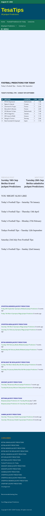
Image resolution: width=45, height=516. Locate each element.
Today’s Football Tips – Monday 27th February (21, 221)
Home (3, 22)
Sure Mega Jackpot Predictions (10, 502)
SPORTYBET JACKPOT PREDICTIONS (11, 484)
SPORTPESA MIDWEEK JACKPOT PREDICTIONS (15, 306)
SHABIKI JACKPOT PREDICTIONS (11, 414)
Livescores (31, 22)
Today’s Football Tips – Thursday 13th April (20, 211)
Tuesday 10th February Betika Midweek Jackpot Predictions (18, 345)
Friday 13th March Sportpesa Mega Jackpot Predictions (17, 313)
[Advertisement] (22, 58)
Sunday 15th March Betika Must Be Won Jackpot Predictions (18, 365)
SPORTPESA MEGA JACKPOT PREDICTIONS (14, 324)
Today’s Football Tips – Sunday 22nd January (20, 249)
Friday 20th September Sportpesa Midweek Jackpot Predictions (19, 309)
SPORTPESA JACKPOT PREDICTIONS (11, 475)
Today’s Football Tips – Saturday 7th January (20, 202)
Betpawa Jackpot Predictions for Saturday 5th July (15, 404)
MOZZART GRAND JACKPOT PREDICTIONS (13, 466)
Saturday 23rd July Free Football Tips (17, 240)
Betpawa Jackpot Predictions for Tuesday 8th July (15, 401)
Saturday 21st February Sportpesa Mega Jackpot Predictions (18, 330)
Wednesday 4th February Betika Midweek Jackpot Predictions (19, 350)
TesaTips (12, 10)
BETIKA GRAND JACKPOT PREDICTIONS (12, 442)
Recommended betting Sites (9, 494)
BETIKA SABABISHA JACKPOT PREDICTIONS (13, 454)
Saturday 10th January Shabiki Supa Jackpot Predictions (17, 420)
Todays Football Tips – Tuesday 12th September (21, 230)
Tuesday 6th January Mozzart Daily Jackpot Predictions (17, 387)
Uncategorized (5, 487)
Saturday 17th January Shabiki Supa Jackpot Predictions (17, 417)
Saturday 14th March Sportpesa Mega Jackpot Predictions (18, 327)
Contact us (22, 26)
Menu (6, 29)
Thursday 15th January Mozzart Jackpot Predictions (16, 384)
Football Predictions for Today (16, 22)
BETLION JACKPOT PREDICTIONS (10, 457)
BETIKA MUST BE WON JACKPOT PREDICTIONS (15, 362)
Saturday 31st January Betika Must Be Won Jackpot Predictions (19, 369)
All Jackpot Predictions (8, 26)
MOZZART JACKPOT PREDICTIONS (11, 382)
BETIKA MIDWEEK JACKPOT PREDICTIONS (14, 342)
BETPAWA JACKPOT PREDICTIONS (11, 398)
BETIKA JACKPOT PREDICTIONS (10, 445)
